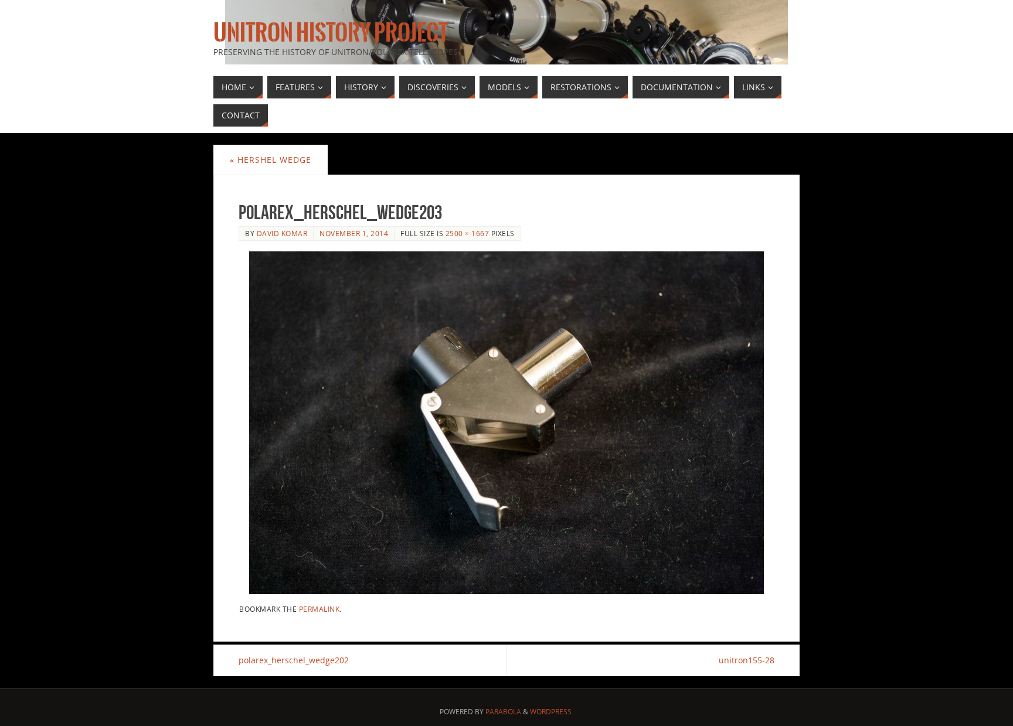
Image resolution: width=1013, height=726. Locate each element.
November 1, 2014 (353, 233)
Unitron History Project (330, 32)
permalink (319, 608)
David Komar (282, 233)
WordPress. (551, 712)
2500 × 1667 (467, 233)
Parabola (503, 712)
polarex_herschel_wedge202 (294, 660)
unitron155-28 (746, 660)
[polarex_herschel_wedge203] (506, 422)
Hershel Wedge (270, 159)
